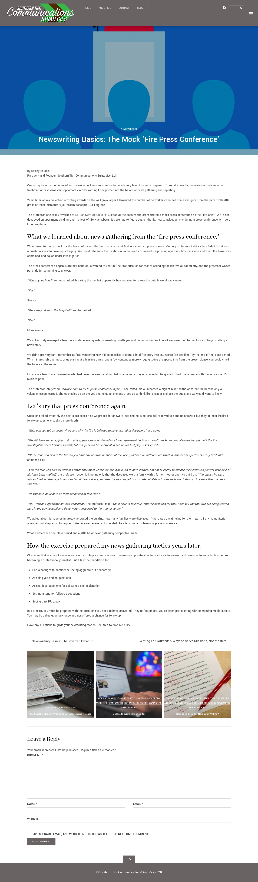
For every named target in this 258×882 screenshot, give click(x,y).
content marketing (136, 698)
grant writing (115, 703)
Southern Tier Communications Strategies (126, 872)
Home (87, 8)
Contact (124, 8)
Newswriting (129, 129)
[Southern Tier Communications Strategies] (40, 20)
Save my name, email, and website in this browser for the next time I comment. (90, 834)
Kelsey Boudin (21, 32)
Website (33, 819)
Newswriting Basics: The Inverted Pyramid (62, 641)
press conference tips (209, 31)
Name (32, 804)
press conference (186, 31)
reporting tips (231, 31)
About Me (105, 8)
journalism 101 (101, 31)
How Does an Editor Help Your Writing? (197, 714)
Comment (35, 755)
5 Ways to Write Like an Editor (129, 714)
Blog (140, 8)
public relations (67, 708)
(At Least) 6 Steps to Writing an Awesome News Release (60, 714)
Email (138, 804)
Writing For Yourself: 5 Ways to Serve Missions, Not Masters (183, 641)
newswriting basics (163, 31)
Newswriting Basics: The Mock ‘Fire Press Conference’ (129, 139)
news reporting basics (123, 31)
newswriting (144, 31)
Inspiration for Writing (136, 703)
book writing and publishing (112, 698)
